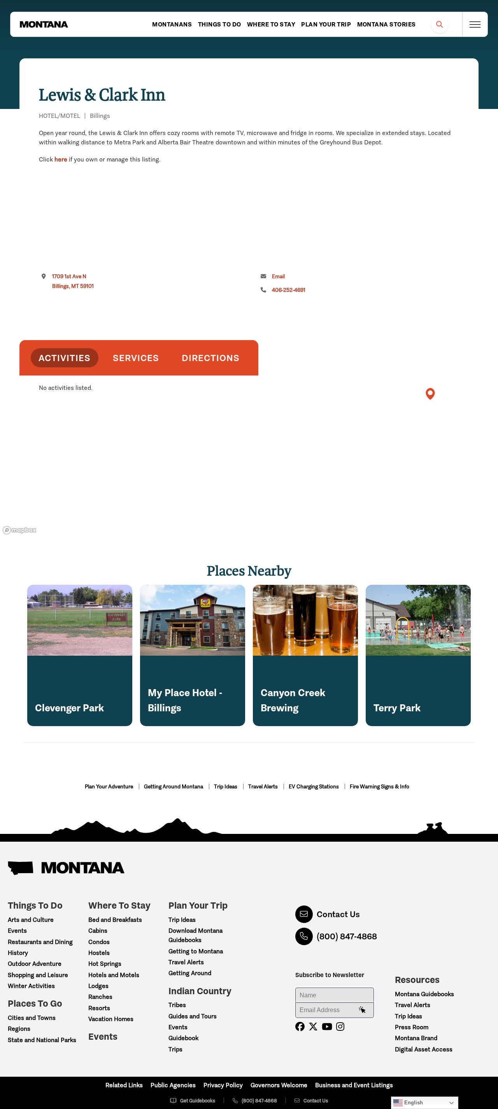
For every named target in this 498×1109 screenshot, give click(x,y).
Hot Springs (104, 963)
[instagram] (340, 1027)
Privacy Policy (223, 1085)
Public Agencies (173, 1085)
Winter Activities (31, 986)
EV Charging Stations (314, 786)
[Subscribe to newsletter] (362, 1010)
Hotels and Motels (113, 975)
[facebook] (300, 1027)
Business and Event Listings (354, 1085)
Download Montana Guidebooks (195, 935)
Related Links (124, 1085)
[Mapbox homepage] (19, 530)
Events (17, 930)
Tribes (177, 1005)
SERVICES (136, 357)
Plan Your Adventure (109, 786)
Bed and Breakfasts (115, 919)
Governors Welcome (279, 1085)
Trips (175, 1049)
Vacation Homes (110, 1019)
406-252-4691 (288, 290)
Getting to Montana (195, 951)
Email (278, 276)
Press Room (411, 1027)
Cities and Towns (32, 1017)
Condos (99, 942)
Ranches (100, 996)
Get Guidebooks (197, 1101)
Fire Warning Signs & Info (379, 786)
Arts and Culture (31, 919)
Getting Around (189, 973)
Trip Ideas (226, 786)
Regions (19, 1028)
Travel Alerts (263, 786)
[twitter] (313, 1027)
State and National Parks (42, 1040)
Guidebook (183, 1038)
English (413, 1102)
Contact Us (338, 914)
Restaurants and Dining (40, 942)
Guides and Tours (192, 1016)
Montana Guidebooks (424, 994)
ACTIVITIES (65, 357)
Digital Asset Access (423, 1049)
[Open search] (440, 24)
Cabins (97, 930)
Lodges (98, 986)
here (60, 159)
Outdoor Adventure (34, 963)
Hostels (99, 952)
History (18, 952)
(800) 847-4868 (347, 936)
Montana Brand (416, 1038)
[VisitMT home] (44, 24)
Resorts (99, 1008)
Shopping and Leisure (38, 975)
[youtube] (327, 1027)
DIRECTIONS (211, 357)
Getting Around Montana (174, 786)
